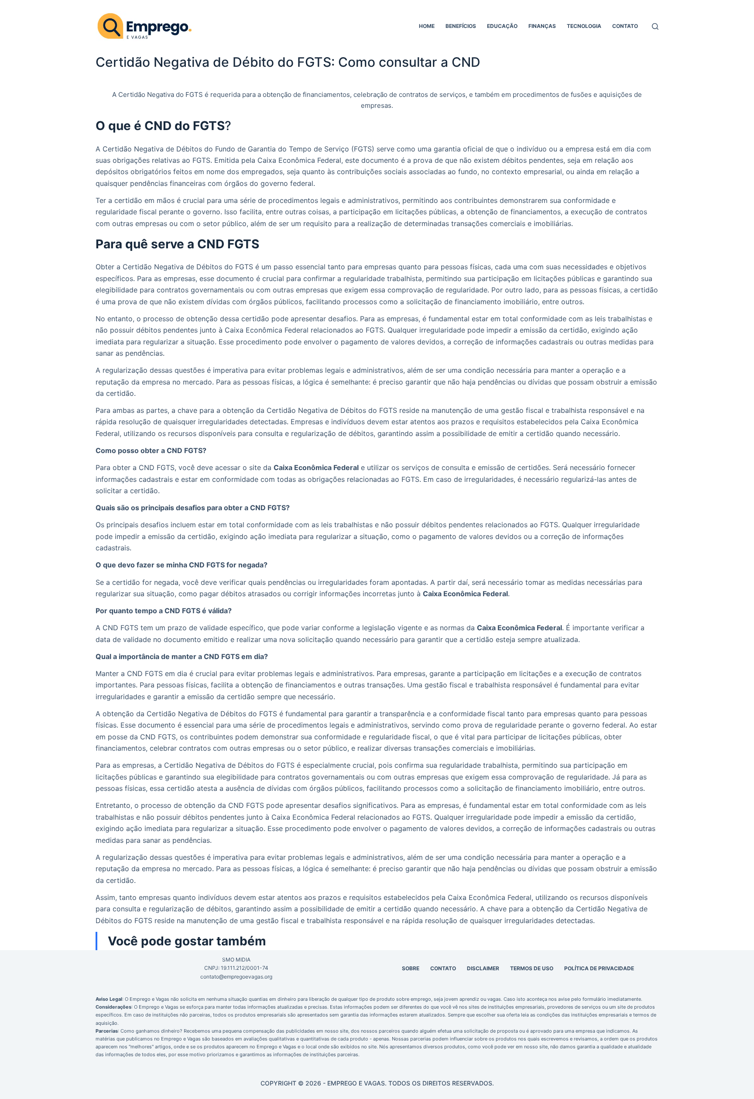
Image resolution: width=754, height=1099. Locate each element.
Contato (625, 26)
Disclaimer (483, 968)
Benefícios (461, 26)
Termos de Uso (531, 968)
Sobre (410, 968)
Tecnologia (584, 26)
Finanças (542, 26)
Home (427, 26)
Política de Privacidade (599, 968)
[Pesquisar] (655, 26)
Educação (502, 26)
